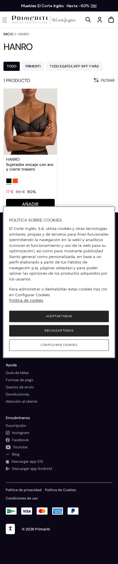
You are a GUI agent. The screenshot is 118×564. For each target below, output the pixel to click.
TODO (11, 66)
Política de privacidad (24, 490)
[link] (30, 122)
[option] (30, 122)
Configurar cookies (59, 345)
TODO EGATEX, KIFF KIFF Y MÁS (74, 66)
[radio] (9, 181)
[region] (59, 282)
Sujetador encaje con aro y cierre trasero (29, 166)
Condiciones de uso (22, 498)
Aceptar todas (59, 316)
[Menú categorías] (5, 19)
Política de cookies (26, 300)
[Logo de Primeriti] (31, 20)
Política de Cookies (60, 490)
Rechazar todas (58, 330)
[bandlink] (94, 6)
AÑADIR (30, 204)
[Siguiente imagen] (51, 121)
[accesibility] (10, 529)
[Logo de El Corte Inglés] (63, 20)
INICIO (8, 34)
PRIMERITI (33, 66)
